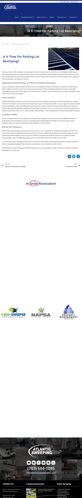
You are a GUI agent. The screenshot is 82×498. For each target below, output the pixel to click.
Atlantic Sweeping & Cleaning (10, 144)
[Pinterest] (48, 463)
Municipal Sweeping (63, 492)
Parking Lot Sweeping (63, 494)
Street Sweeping (61, 495)
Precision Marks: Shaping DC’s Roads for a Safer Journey (46, 490)
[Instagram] (53, 463)
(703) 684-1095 (64, 1)
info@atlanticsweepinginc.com (41, 472)
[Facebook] (34, 463)
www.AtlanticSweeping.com (10, 491)
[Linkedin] (43, 463)
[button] (69, 156)
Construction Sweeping (63, 489)
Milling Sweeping (62, 491)
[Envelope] (29, 463)
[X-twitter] (39, 463)
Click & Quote (74, 1)
